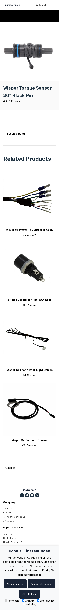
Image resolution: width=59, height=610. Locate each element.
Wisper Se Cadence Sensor (29, 440)
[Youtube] (32, 495)
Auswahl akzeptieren (41, 584)
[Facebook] (22, 495)
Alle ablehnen (29, 594)
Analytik (29, 600)
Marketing (31, 604)
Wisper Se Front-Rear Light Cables (30, 370)
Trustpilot (9, 467)
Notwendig (13, 600)
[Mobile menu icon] (52, 5)
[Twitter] (27, 495)
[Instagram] (37, 495)
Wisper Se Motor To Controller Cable (29, 229)
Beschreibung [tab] (16, 133)
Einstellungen (47, 600)
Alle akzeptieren (15, 584)
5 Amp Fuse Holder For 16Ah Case (29, 299)
